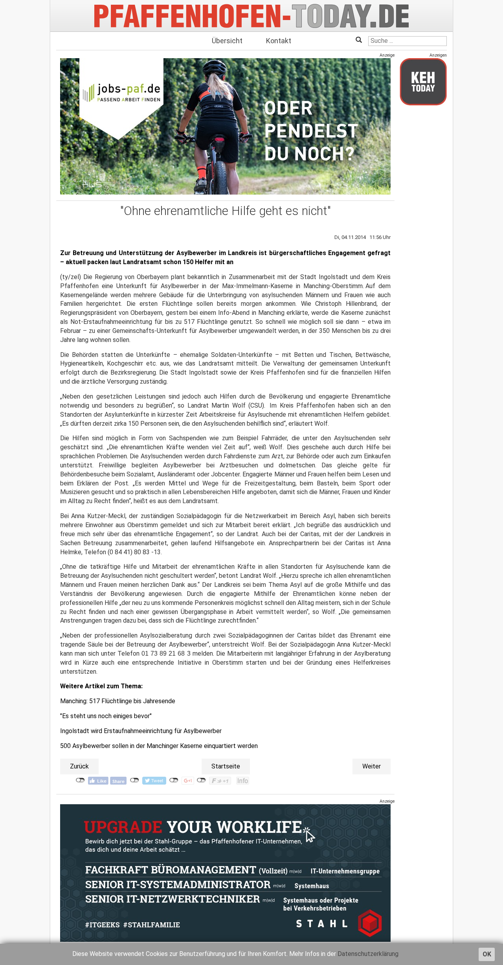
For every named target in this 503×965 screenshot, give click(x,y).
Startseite (225, 766)
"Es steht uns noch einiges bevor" (106, 716)
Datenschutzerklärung (368, 954)
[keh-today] (423, 81)
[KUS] (225, 126)
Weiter (371, 766)
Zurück (79, 766)
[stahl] (225, 872)
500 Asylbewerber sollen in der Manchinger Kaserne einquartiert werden (159, 746)
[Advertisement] (423, 229)
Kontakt (278, 41)
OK (487, 954)
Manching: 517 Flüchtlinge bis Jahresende (117, 701)
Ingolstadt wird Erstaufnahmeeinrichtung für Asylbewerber (141, 731)
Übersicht (227, 41)
